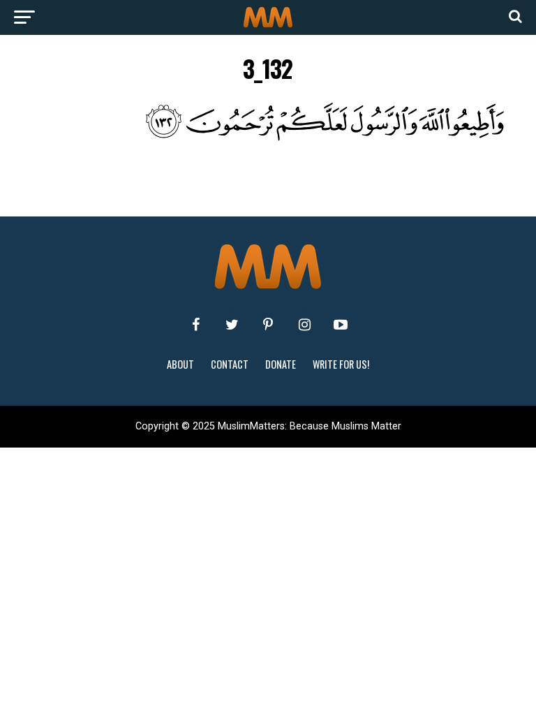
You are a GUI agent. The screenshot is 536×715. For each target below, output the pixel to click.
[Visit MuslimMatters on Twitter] (232, 325)
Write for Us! (341, 364)
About (180, 364)
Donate (280, 364)
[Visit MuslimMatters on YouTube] (341, 325)
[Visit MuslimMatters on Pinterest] (268, 325)
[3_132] (268, 137)
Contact (229, 364)
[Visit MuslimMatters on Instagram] (304, 325)
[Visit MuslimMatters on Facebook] (195, 325)
